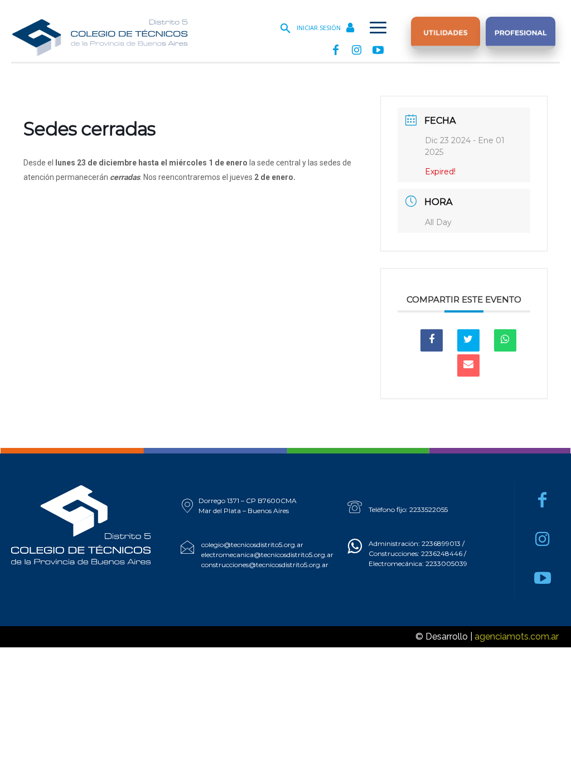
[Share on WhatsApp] (505, 340)
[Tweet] (468, 340)
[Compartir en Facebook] (431, 340)
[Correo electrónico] (468, 365)
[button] (285, 29)
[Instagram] (356, 50)
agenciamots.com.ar (517, 636)
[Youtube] (378, 50)
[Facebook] (335, 50)
